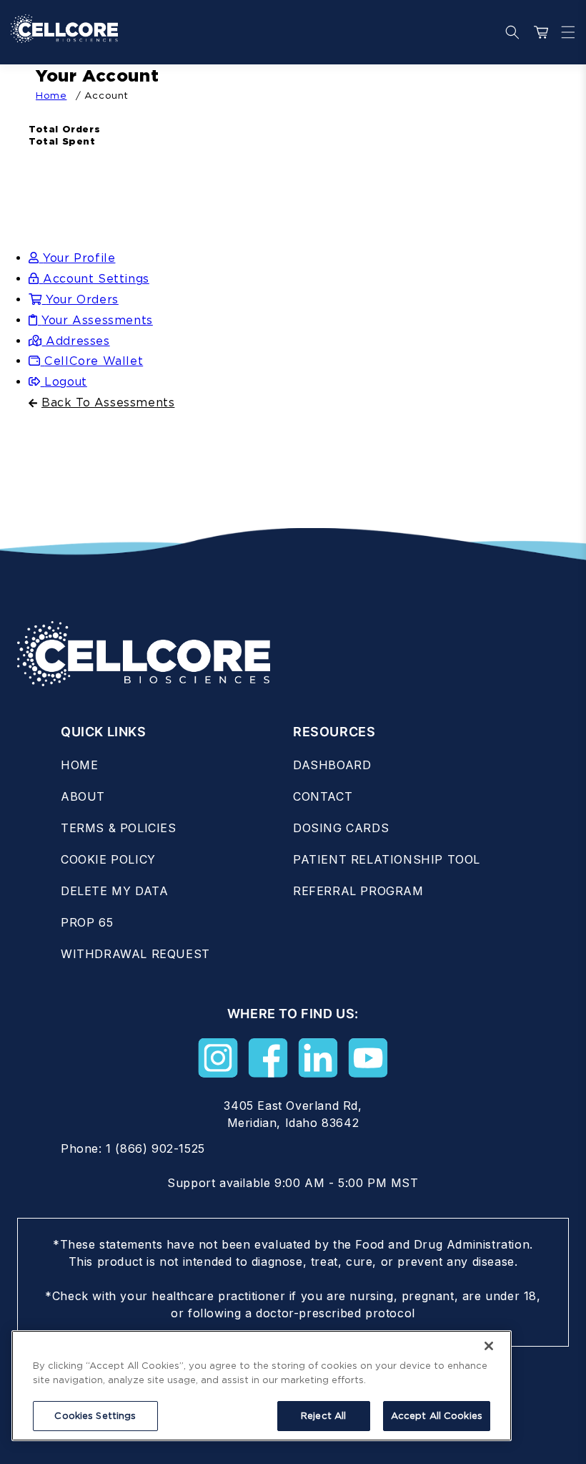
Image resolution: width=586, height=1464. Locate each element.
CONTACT (322, 796)
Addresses (77, 341)
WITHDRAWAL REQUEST (135, 954)
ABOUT (83, 796)
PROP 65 (87, 922)
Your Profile (79, 258)
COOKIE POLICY (108, 859)
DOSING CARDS (341, 828)
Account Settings (96, 279)
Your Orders (82, 299)
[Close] (489, 1346)
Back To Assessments (107, 402)
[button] (564, 32)
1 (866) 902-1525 (155, 1148)
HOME (79, 765)
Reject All (323, 1415)
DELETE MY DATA (114, 891)
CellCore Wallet (93, 361)
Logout (65, 382)
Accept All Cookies (436, 1415)
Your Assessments (97, 320)
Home (51, 95)
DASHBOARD (332, 765)
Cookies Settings (95, 1415)
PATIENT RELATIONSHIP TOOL (386, 859)
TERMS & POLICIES (119, 828)
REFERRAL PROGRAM (358, 891)
